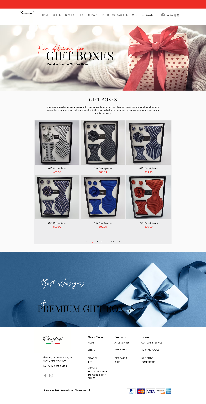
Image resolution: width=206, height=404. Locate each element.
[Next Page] (119, 241)
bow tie (98, 107)
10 (112, 241)
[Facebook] (45, 375)
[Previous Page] (86, 241)
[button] (176, 15)
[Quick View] (57, 142)
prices (50, 110)
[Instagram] (51, 375)
